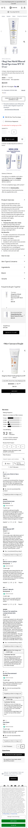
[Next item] (24, 371)
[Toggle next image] (25, 31)
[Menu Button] (1, 7)
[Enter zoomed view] (24, 41)
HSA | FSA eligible (9, 86)
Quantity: (5, 128)
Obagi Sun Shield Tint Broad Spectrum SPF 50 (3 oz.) (14, 376)
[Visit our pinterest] (22, 786)
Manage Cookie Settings (13, 816)
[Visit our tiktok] (19, 786)
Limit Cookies (13, 821)
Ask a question (15, 79)
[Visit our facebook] (4, 786)
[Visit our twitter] (8, 786)
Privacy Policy (6, 813)
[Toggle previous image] (1, 31)
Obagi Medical (6, 58)
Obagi (13, 16)
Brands (8, 16)
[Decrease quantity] (4, 132)
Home (3, 16)
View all (23, 90)
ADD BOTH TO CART (11, 332)
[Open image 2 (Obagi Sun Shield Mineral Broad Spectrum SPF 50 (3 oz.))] (15, 50)
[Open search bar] (4, 7)
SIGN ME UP (13, 778)
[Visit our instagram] (11, 786)
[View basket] (24, 7)
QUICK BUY (14, 391)
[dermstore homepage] (13, 8)
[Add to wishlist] (22, 139)
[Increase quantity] (14, 132)
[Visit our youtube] (15, 786)
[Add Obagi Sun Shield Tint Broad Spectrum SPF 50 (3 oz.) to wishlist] (25, 350)
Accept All (13, 825)
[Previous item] (2, 371)
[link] (22, 7)
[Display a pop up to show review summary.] (20, 384)
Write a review (6, 79)
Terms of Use (14, 813)
